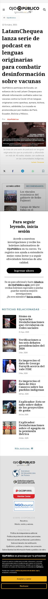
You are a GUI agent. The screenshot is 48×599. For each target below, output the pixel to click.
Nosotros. (24, 521)
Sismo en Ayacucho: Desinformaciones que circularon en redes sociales (31, 322)
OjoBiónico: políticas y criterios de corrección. (24, 546)
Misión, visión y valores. (24, 524)
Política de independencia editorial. (24, 533)
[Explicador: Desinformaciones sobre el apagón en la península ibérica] (9, 431)
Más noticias (22, 448)
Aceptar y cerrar (24, 579)
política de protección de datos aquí (27, 570)
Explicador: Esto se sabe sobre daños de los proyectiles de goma (32, 406)
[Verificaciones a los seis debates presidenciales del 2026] (9, 347)
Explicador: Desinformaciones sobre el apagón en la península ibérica (32, 428)
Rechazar (24, 586)
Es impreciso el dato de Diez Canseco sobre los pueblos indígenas (31, 385)
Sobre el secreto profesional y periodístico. (24, 540)
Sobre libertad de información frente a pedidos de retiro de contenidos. (24, 551)
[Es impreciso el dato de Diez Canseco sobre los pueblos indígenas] (9, 388)
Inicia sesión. (34, 296)
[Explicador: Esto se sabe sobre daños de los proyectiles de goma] (9, 408)
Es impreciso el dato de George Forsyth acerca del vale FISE (32, 365)
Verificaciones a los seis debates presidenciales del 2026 (32, 344)
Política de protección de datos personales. (24, 536)
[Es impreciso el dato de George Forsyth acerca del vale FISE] (9, 367)
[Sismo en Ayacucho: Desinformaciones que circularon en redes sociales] (9, 325)
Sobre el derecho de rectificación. (24, 543)
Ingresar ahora (24, 270)
